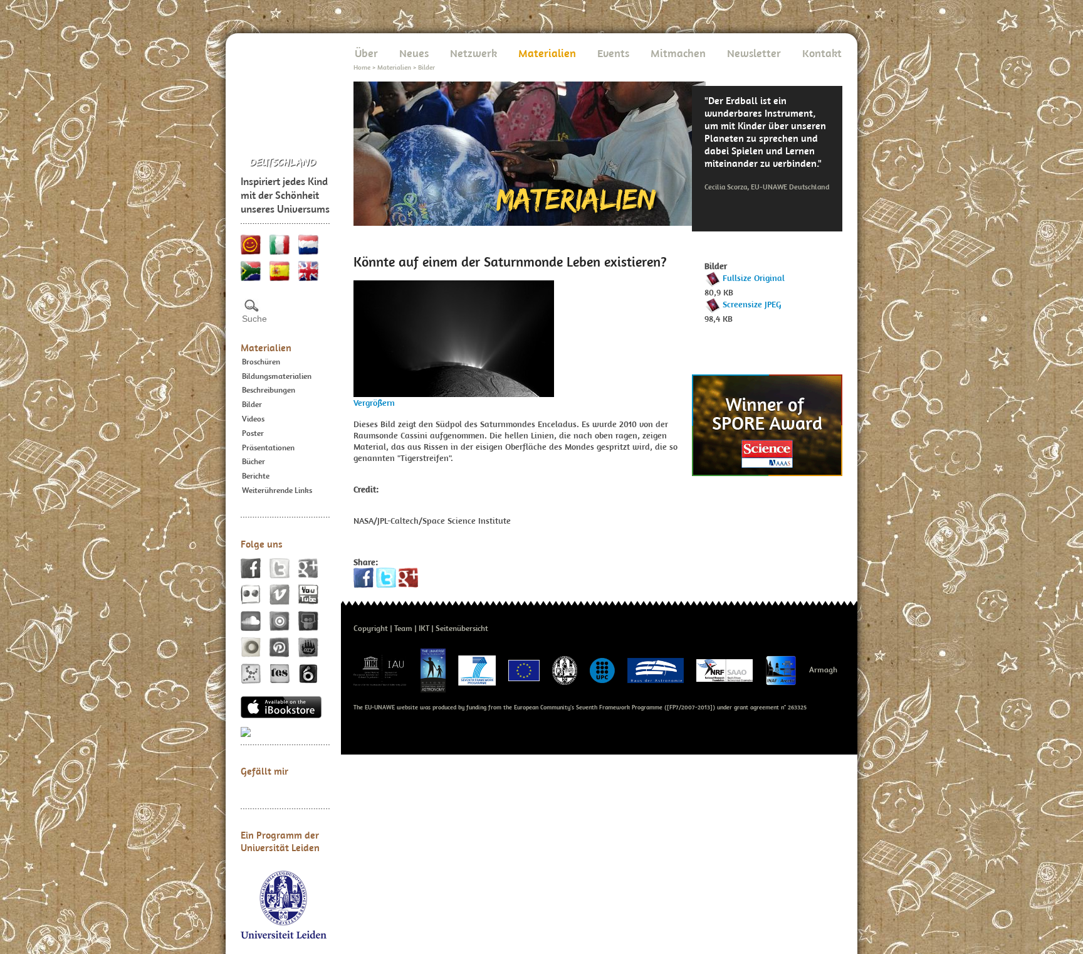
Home (361, 67)
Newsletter (754, 53)
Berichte (255, 475)
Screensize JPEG (752, 304)
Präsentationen (268, 447)
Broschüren (261, 361)
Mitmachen (678, 53)
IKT (424, 628)
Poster (253, 433)
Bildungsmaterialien (276, 376)
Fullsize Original (754, 278)
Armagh (823, 669)
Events (613, 53)
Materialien (266, 347)
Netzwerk (473, 53)
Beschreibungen (268, 389)
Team (403, 628)
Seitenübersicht (462, 628)
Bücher (253, 461)
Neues (414, 53)
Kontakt (822, 53)
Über (366, 53)
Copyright (370, 628)
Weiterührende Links (277, 490)
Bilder (252, 404)
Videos (253, 418)
